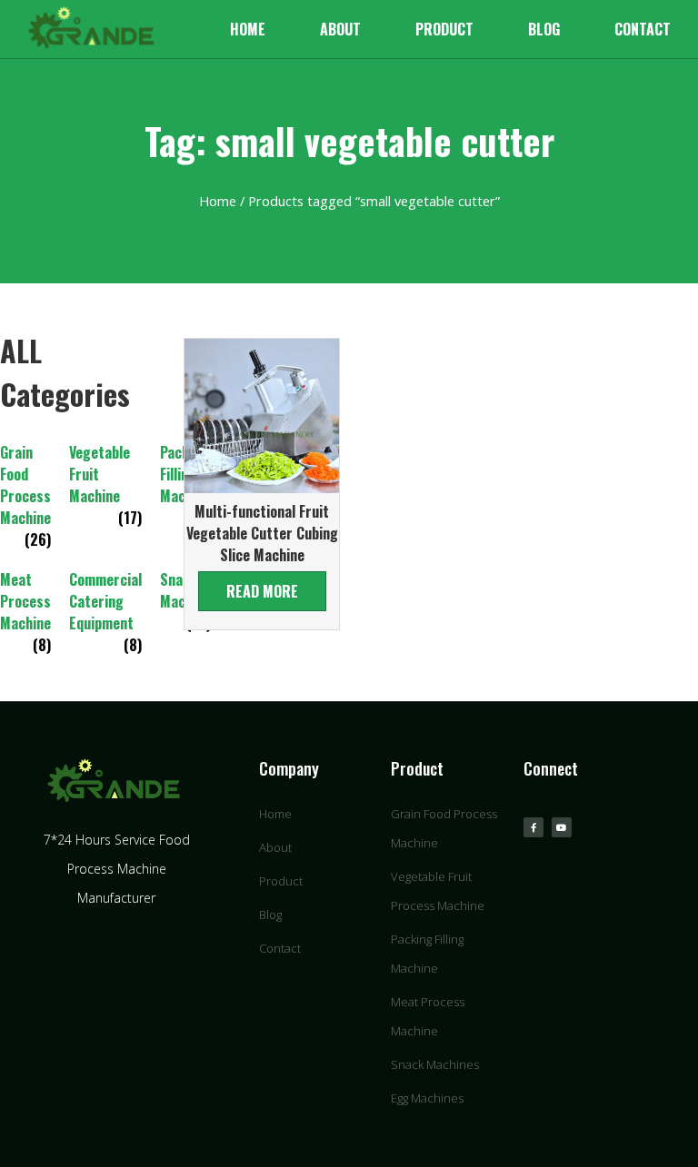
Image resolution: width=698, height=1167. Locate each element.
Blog (544, 29)
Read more (262, 591)
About (340, 29)
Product (444, 29)
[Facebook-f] (533, 827)
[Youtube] (562, 827)
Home (247, 29)
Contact (642, 29)
